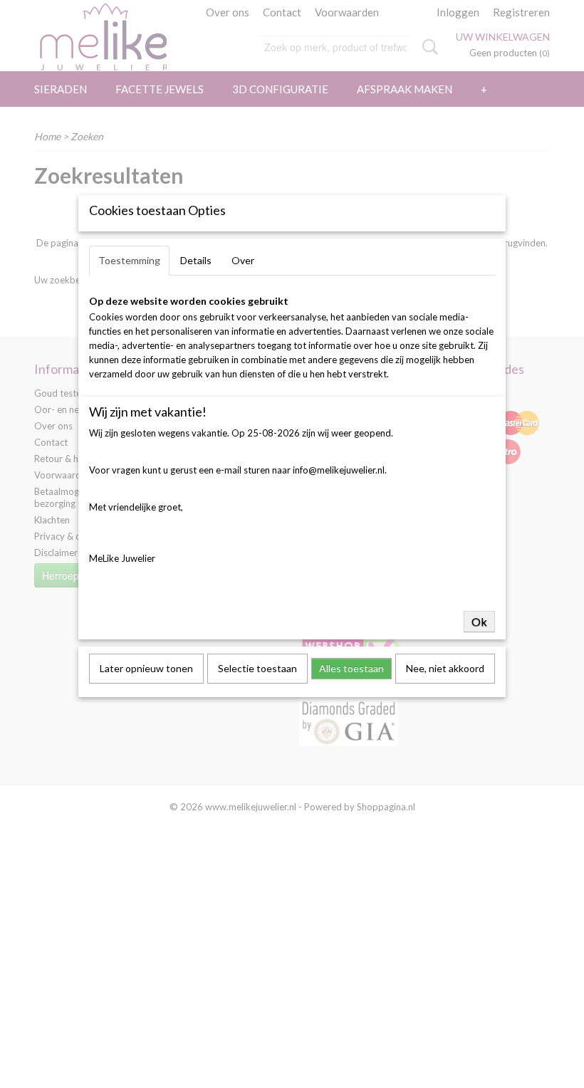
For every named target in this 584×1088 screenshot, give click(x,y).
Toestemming (129, 260)
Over (242, 260)
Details (196, 260)
